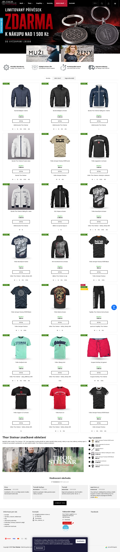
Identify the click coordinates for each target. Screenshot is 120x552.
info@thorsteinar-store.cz (42, 514)
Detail (21, 121)
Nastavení (39, 548)
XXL (21, 129)
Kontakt (6, 515)
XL (17, 129)
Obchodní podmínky (10, 520)
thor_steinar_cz (39, 520)
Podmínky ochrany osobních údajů (14, 522)
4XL (29, 129)
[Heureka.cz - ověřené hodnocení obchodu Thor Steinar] (66, 528)
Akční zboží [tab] (57, 78)
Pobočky (6, 524)
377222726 (38, 516)
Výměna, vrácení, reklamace (12, 517)
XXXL (25, 129)
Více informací (68, 544)
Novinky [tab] (48, 78)
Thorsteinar (38, 518)
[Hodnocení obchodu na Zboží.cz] (69, 523)
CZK (95, 3)
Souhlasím (80, 541)
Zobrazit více (60, 503)
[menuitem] (22, 3)
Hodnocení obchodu (60, 478)
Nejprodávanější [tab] (69, 78)
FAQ (5, 518)
